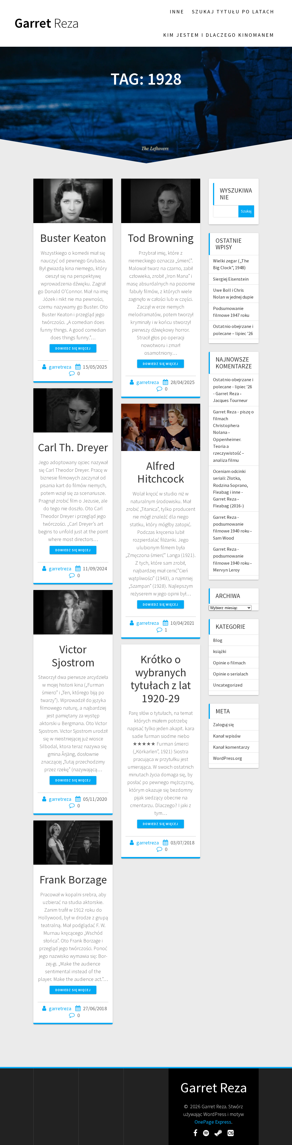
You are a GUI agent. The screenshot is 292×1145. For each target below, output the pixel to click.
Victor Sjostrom (73, 656)
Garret (47, 23)
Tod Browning (161, 238)
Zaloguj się (223, 724)
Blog (217, 640)
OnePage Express (212, 1122)
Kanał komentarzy (231, 747)
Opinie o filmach (229, 663)
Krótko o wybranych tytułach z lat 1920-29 (161, 678)
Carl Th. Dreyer (73, 447)
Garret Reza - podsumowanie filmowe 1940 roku (231, 524)
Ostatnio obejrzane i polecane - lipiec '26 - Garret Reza (233, 386)
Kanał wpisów (227, 736)
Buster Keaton (73, 238)
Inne (177, 11)
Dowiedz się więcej (73, 348)
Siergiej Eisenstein (231, 279)
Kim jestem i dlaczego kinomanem (218, 35)
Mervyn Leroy (226, 570)
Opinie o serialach (230, 674)
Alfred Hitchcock (160, 472)
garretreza (60, 367)
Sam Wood (223, 538)
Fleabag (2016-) (228, 506)
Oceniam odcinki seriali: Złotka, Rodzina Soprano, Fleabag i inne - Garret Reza (230, 485)
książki (219, 651)
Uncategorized (227, 685)
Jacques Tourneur (230, 400)
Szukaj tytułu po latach (233, 11)
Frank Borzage (73, 879)
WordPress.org (227, 758)
